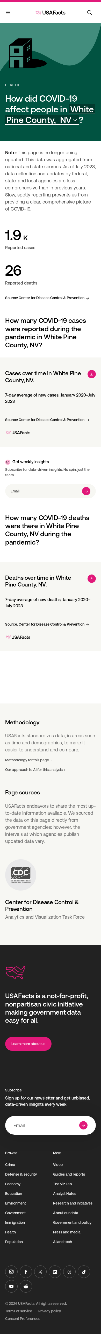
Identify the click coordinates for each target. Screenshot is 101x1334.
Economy (12, 1184)
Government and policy (72, 1222)
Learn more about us (28, 1044)
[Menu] (8, 13)
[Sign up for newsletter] (86, 491)
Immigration (15, 1222)
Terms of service (18, 1311)
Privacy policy (49, 1311)
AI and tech (62, 1242)
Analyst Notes (64, 1193)
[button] (50, 114)
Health (12, 85)
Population (14, 1242)
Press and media (67, 1232)
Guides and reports (69, 1174)
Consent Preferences (22, 1319)
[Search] (89, 12)
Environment (15, 1203)
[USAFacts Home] (50, 12)
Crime (10, 1165)
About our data (65, 1213)
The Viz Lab (62, 1184)
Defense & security (21, 1174)
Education (13, 1193)
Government (15, 1213)
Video (58, 1165)
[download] (92, 374)
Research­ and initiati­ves (72, 1203)
